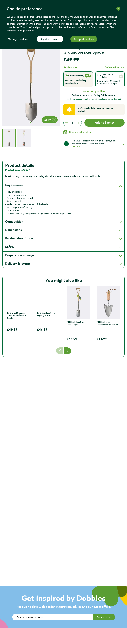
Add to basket (104, 122)
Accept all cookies (84, 39)
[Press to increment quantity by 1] (78, 123)
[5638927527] (108, 302)
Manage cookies (18, 39)
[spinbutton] (72, 123)
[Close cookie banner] (118, 9)
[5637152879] (18, 298)
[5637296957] (78, 302)
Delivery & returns (114, 67)
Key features (70, 67)
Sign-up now (103, 617)
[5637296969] (48, 298)
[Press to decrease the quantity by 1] (66, 123)
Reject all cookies (49, 39)
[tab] (9, 138)
